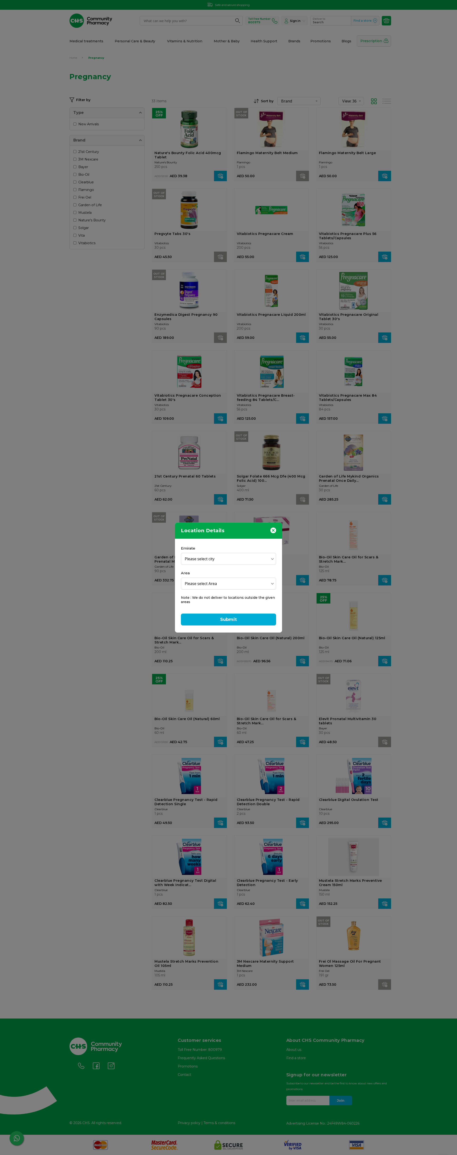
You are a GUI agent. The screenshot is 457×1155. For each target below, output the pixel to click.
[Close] (273, 530)
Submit (228, 619)
